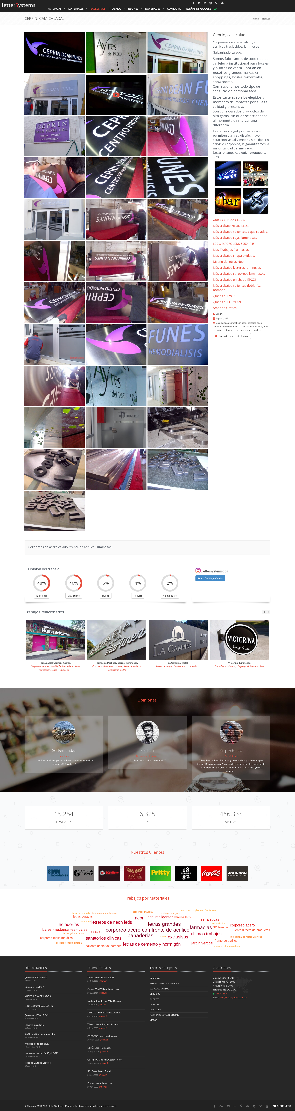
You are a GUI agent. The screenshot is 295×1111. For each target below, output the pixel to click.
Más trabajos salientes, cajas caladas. (240, 232)
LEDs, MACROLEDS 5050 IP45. (234, 244)
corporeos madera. (143, 911)
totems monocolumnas (104, 913)
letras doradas (83, 916)
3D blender (220, 927)
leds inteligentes (160, 917)
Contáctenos (222, 968)
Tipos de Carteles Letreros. (38, 1063)
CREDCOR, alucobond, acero (102, 1036)
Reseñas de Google (198, 8)
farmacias (201, 927)
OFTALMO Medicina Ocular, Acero (104, 1059)
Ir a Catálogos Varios (211, 578)
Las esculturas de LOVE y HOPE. (41, 1053)
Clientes (147, 821)
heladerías (69, 924)
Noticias (154, 1004)
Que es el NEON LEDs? (229, 220)
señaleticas (210, 919)
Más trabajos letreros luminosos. (237, 268)
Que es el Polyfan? (34, 987)
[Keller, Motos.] (109, 873)
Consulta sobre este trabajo (234, 336)
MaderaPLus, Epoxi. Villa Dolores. (104, 1001)
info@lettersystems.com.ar (233, 997)
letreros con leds (253, 330)
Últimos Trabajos (99, 968)
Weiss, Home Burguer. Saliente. (103, 1024)
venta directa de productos (252, 930)
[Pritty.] (160, 873)
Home (256, 18)
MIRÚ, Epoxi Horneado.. (99, 1048)
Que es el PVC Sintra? (36, 977)
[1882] (186, 873)
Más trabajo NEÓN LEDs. (231, 226)
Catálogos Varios (159, 989)
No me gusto (170, 595)
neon (139, 917)
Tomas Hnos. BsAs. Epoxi (100, 977)
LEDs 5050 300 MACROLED (39, 1006)
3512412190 (221, 993)
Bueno (105, 595)
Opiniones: (147, 700)
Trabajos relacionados (44, 611)
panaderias (140, 935)
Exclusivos (98, 8)
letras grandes (164, 924)
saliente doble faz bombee (104, 946)
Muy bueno (74, 595)
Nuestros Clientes (147, 852)
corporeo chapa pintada (69, 942)
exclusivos (178, 936)
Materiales (76, 8)
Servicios (155, 994)
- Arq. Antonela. (231, 756)
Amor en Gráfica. (225, 308)
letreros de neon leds (111, 922)
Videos (153, 1020)
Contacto (174, 8)
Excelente (41, 595)
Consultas (283, 1106)
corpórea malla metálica (56, 938)
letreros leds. (183, 917)
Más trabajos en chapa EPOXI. (234, 279)
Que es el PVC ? (224, 296)
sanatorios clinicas (104, 938)
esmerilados (256, 326)
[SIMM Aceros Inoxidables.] (58, 873)
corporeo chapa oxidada (227, 946)
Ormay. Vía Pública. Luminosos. (103, 989)
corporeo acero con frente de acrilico (231, 326)
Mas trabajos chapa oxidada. (234, 256)
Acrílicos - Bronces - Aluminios (40, 1034)
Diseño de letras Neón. (230, 262)
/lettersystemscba (214, 571)
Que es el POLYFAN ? (228, 302)
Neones (133, 8)
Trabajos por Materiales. (148, 898)
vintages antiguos (170, 913)
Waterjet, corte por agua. (37, 1044)
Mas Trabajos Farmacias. (231, 250)
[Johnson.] (237, 873)
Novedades (152, 8)
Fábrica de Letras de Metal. (164, 1015)
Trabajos (115, 8)
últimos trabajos (206, 933)
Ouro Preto (64, 756)
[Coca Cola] (211, 873)
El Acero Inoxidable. (34, 1025)
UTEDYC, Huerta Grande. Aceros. (104, 1012)
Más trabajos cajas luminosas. (235, 238)
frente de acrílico (226, 940)
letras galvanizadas (234, 330)
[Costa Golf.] (83, 873)
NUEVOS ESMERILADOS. (38, 996)
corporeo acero (255, 323)
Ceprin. (219, 314)
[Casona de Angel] (134, 873)
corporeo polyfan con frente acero (199, 910)
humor (163, 936)
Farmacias (54, 8)
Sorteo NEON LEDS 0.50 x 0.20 (164, 983)
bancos (96, 932)
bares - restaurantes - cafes (64, 929)
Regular (138, 595)
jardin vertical (202, 943)
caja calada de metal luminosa (231, 323)
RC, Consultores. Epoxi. (99, 1071)
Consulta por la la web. (147, 756)
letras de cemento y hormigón (152, 944)
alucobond (85, 921)
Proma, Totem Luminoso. (99, 1083)
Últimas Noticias (36, 968)
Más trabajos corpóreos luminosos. (239, 274)
